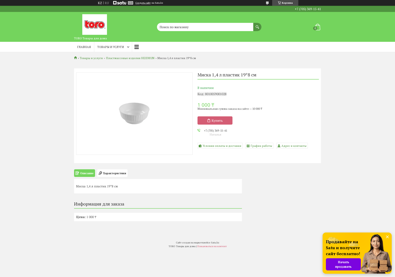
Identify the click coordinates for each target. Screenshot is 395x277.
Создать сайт (143, 2)
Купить (217, 120)
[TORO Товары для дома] (94, 23)
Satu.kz (215, 242)
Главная (84, 47)
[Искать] (257, 25)
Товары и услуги (110, 47)
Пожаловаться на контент (212, 246)
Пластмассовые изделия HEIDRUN (130, 58)
